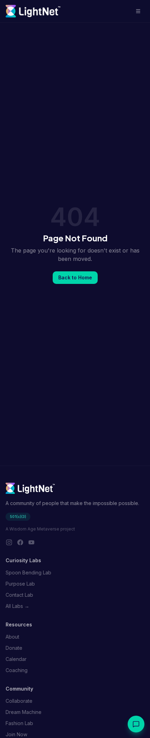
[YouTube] (31, 542)
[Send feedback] (136, 724)
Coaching (17, 670)
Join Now (16, 734)
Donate (14, 648)
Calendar (16, 659)
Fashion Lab (19, 723)
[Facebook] (20, 542)
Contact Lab (19, 595)
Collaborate (19, 701)
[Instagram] (9, 542)
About (12, 637)
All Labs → (17, 606)
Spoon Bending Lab (28, 572)
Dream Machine (24, 712)
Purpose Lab (20, 584)
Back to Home (75, 277)
